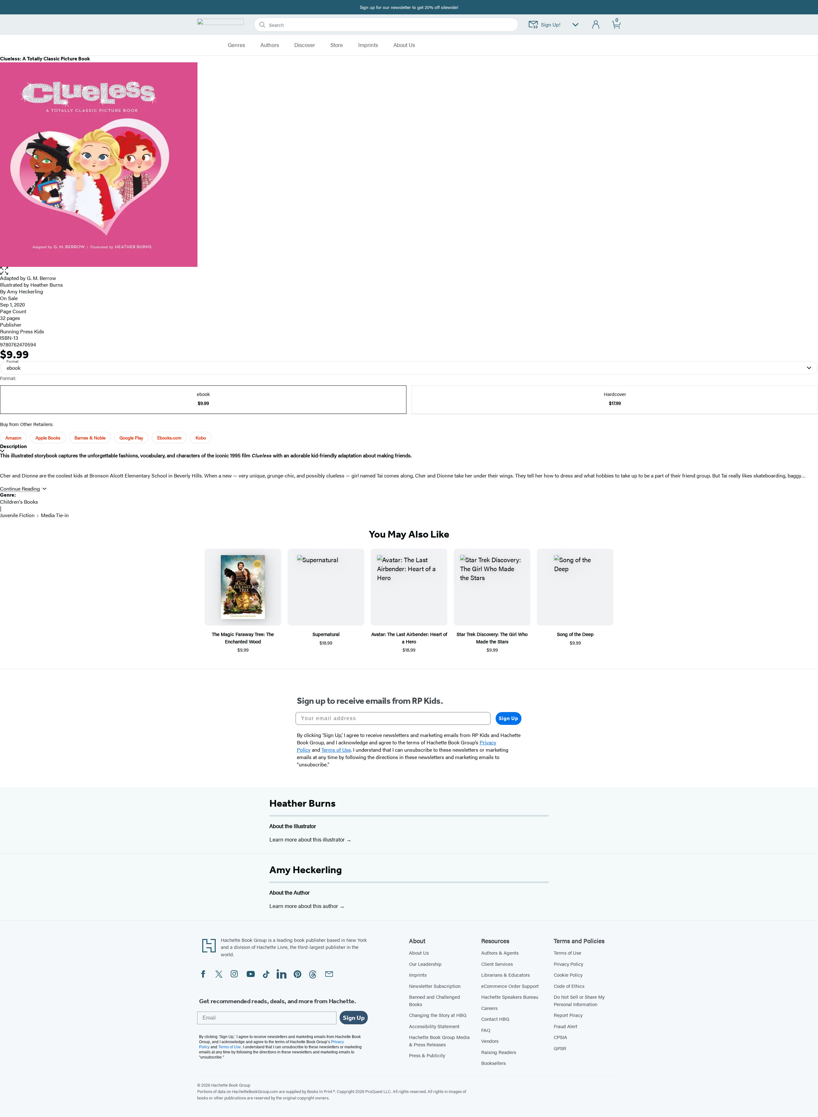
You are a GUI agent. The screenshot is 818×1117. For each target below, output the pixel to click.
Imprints (368, 45)
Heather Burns (302, 803)
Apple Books (47, 437)
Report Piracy (568, 1015)
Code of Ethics (569, 985)
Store (336, 45)
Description (13, 446)
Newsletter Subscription (434, 985)
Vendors (489, 1040)
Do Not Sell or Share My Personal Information (579, 1000)
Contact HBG (495, 1018)
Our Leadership (425, 963)
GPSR (560, 1048)
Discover (304, 45)
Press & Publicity (427, 1055)
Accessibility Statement (434, 1026)
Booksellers (493, 1062)
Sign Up (508, 718)
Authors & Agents (500, 952)
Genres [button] (236, 45)
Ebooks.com (169, 437)
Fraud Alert (565, 1026)
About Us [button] (404, 45)
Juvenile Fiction (17, 515)
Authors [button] (269, 45)
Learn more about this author (304, 906)
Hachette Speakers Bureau (509, 996)
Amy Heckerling (305, 870)
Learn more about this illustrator (307, 839)
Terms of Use (567, 952)
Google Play (131, 437)
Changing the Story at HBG (438, 1015)
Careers (489, 1008)
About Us (419, 952)
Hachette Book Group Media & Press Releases (439, 1041)
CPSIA (560, 1037)
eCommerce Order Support (510, 985)
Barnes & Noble (89, 437)
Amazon (13, 437)
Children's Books (19, 501)
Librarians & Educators (505, 974)
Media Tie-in (55, 515)
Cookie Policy (568, 974)
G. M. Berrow (41, 278)
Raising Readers (498, 1052)
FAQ (485, 1030)
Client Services (497, 963)
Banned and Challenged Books (434, 1000)
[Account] (596, 24)
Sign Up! (550, 24)
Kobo (201, 437)
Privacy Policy (568, 963)
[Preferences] (575, 25)
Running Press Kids (22, 331)
